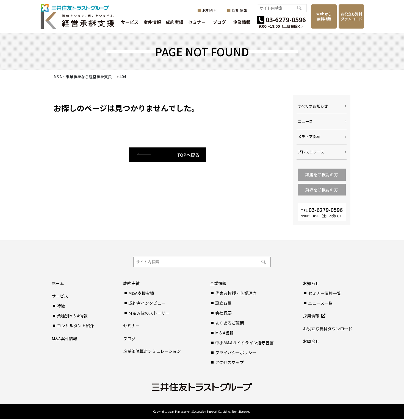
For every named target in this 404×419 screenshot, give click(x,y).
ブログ (219, 22)
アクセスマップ (229, 362)
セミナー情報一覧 (324, 293)
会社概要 (223, 313)
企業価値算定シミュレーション (152, 351)
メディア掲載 (309, 136)
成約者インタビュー (146, 303)
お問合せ (311, 341)
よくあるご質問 (229, 323)
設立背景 (223, 303)
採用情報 (239, 10)
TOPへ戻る (188, 155)
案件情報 (152, 22)
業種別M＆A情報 (72, 316)
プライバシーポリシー (235, 352)
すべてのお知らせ (313, 106)
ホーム (58, 283)
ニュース (305, 121)
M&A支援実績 (141, 293)
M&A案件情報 (64, 338)
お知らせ (209, 10)
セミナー (197, 22)
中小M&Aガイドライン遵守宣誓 (244, 342)
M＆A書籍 (224, 333)
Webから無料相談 (324, 16)
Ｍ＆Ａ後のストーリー (149, 313)
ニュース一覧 (320, 303)
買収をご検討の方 (321, 189)
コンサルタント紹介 (75, 325)
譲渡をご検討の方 (321, 174)
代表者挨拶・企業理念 (235, 293)
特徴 (61, 306)
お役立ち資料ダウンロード (351, 16)
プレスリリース (311, 152)
